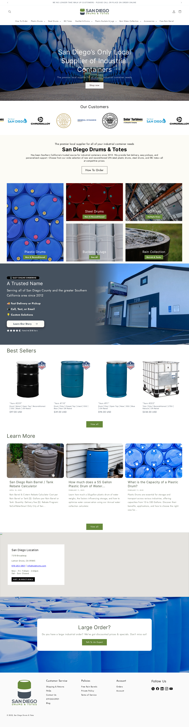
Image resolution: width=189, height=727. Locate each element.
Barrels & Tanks (154, 257)
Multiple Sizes (153, 216)
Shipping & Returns (55, 686)
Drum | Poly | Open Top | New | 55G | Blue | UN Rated (116, 407)
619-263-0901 (18, 566)
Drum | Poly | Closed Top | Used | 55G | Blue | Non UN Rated (71, 407)
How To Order (94, 170)
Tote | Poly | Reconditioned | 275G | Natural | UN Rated (158, 407)
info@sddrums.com (36, 566)
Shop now (94, 85)
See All (94, 257)
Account (120, 690)
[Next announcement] (181, 2)
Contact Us (51, 694)
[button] (10, 12)
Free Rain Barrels (89, 686)
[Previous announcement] (7, 2)
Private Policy (87, 690)
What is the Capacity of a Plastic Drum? (153, 484)
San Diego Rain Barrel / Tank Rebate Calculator (31, 484)
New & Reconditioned (35, 257)
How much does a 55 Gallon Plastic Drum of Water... (90, 484)
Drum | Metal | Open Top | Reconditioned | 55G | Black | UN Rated (27, 407)
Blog (48, 703)
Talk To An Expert (94, 642)
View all (94, 424)
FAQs (48, 690)
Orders (119, 686)
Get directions (23, 579)
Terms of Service (89, 694)
